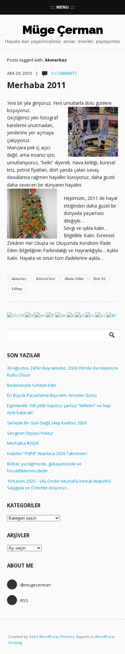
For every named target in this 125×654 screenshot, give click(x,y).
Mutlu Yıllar (74, 278)
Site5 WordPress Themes (51, 636)
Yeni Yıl (99, 278)
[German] (61, 315)
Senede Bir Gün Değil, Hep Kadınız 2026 (47, 423)
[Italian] (71, 315)
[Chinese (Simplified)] (16, 315)
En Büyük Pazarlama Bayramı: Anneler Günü (52, 395)
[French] (50, 315)
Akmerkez (19, 278)
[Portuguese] (80, 315)
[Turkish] (111, 315)
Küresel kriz (45, 278)
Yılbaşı (16, 288)
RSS (24, 600)
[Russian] (90, 315)
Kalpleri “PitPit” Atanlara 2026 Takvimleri (47, 453)
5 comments (63, 73)
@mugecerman (35, 585)
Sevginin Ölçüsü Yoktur (30, 433)
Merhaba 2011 (36, 84)
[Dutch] (30, 315)
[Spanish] (100, 315)
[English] (40, 315)
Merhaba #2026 (23, 443)
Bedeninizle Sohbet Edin (31, 385)
